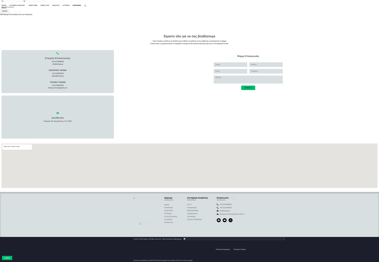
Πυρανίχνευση (192, 213)
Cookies (7, 258)
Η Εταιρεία (168, 213)
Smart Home (168, 210)
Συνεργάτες (168, 219)
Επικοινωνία (168, 222)
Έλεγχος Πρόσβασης (194, 219)
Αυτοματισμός (192, 207)
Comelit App (168, 207)
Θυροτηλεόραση (192, 210)
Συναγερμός (191, 216)
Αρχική (166, 204)
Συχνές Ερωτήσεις (170, 216)
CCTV (189, 204)
